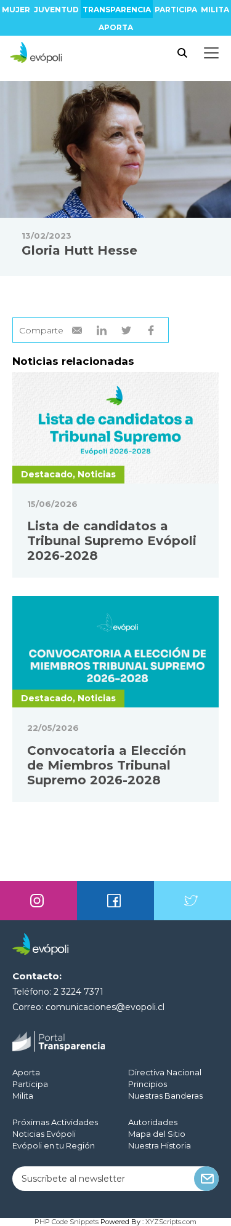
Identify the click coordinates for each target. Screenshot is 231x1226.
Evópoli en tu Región (53, 1145)
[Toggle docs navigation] (211, 53)
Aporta (116, 27)
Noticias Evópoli (44, 1134)
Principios (147, 1084)
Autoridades (152, 1122)
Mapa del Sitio (156, 1134)
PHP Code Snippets (66, 1221)
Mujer (16, 9)
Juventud (56, 9)
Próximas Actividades (55, 1122)
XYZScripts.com (171, 1221)
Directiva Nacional (164, 1072)
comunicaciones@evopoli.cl (105, 1007)
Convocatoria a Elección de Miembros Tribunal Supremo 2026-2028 (106, 765)
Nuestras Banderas (165, 1096)
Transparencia (117, 9)
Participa (176, 9)
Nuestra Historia (159, 1145)
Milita (215, 9)
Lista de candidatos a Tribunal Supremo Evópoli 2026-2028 (112, 541)
